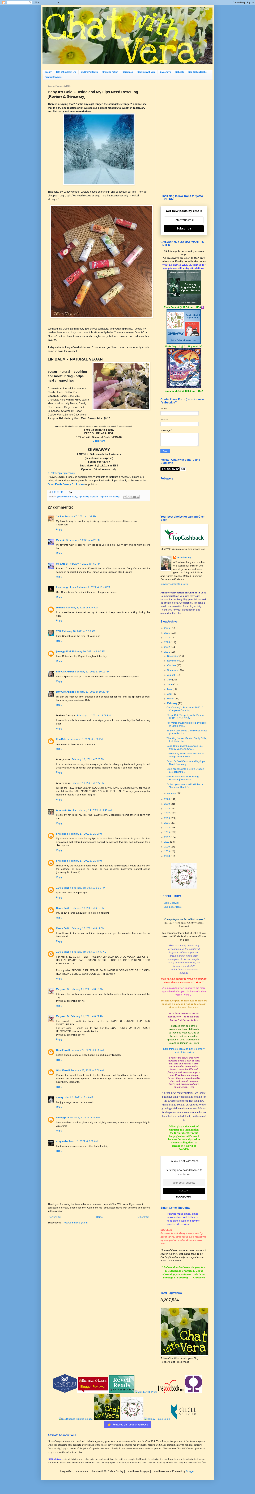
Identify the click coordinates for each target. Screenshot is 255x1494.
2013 (167, 832)
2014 (167, 827)
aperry (59, 1097)
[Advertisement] (183, 137)
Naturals (179, 72)
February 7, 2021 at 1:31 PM (80, 516)
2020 (167, 799)
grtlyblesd (62, 833)
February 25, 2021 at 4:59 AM (87, 1050)
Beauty (48, 72)
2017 (167, 813)
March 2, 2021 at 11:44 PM (85, 1117)
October (172, 665)
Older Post (143, 1216)
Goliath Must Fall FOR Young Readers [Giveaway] (183, 778)
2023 (167, 642)
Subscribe (183, 228)
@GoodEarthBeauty (67, 497)
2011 (167, 841)
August (171, 674)
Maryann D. (62, 989)
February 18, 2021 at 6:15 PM (87, 908)
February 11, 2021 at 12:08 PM (93, 715)
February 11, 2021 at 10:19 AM (92, 671)
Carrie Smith (63, 908)
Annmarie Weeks (66, 810)
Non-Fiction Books (197, 72)
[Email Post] (70, 492)
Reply (59, 529)
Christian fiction (110, 72)
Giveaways (165, 72)
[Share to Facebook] (134, 497)
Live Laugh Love (66, 587)
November (173, 660)
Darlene (60, 607)
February (172, 703)
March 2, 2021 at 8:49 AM (79, 1097)
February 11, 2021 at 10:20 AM (92, 691)
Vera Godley (184, 557)
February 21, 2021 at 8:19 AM (86, 989)
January (172, 793)
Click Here (99, 440)
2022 (167, 646)
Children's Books (89, 72)
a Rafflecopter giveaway (61, 472)
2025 (167, 632)
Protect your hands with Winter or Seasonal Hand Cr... (185, 785)
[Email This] (124, 497)
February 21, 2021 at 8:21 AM (86, 1016)
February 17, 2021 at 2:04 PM (85, 860)
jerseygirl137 (63, 651)
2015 (167, 822)
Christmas (127, 72)
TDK (58, 631)
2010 (167, 846)
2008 (167, 856)
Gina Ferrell (63, 1050)
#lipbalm (94, 497)
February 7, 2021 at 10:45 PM (93, 587)
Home (99, 1216)
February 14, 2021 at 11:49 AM (95, 810)
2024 (167, 637)
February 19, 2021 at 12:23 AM (89, 951)
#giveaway (83, 497)
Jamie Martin (63, 887)
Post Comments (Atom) (75, 1222)
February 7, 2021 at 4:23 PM (84, 540)
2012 (167, 837)
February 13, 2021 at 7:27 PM (87, 783)
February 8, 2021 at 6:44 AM (82, 607)
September (173, 670)
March (171, 698)
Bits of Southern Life (66, 72)
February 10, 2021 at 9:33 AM (78, 631)
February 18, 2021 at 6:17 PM (87, 928)
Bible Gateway (171, 902)
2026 (167, 628)
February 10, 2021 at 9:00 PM (88, 651)
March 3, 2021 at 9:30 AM (83, 1141)
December (173, 656)
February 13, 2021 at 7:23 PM (87, 759)
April (170, 693)
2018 (167, 808)
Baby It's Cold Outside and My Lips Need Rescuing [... (186, 763)
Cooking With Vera (146, 72)
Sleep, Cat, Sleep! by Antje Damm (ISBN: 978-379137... (185, 716)
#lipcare (104, 497)
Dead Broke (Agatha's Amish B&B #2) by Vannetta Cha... (185, 747)
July (169, 679)
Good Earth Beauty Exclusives (66, 484)
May (170, 689)
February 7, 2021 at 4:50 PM (84, 563)
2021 (167, 651)
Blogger (190, 1471)
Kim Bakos (62, 739)
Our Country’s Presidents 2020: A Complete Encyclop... (185, 709)
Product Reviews (53, 77)
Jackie (60, 516)
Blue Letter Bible (173, 906)
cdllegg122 (62, 1117)
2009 (167, 851)
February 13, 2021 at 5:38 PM (86, 739)
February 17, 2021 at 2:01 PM (85, 833)
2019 (167, 803)
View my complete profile (174, 583)
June (170, 684)
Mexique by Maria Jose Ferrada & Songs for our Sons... (185, 755)
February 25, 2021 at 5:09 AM (87, 1070)
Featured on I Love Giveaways (130, 1424)
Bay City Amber (65, 671)
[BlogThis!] (128, 497)
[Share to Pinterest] (138, 497)
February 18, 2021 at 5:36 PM (88, 887)
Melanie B (62, 540)
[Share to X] (131, 497)
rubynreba (62, 1141)
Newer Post (55, 1216)
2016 (167, 818)
